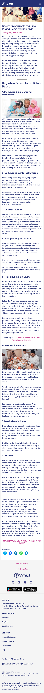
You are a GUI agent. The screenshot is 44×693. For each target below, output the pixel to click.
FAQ (3, 650)
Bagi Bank (5, 622)
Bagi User (5, 617)
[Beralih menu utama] (40, 4)
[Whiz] (7, 3)
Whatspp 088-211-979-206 (10, 689)
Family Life (7, 33)
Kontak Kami (6, 645)
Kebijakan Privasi (8, 641)
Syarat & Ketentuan (9, 637)
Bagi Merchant (7, 626)
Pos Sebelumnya (22, 564)
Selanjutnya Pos (22, 569)
